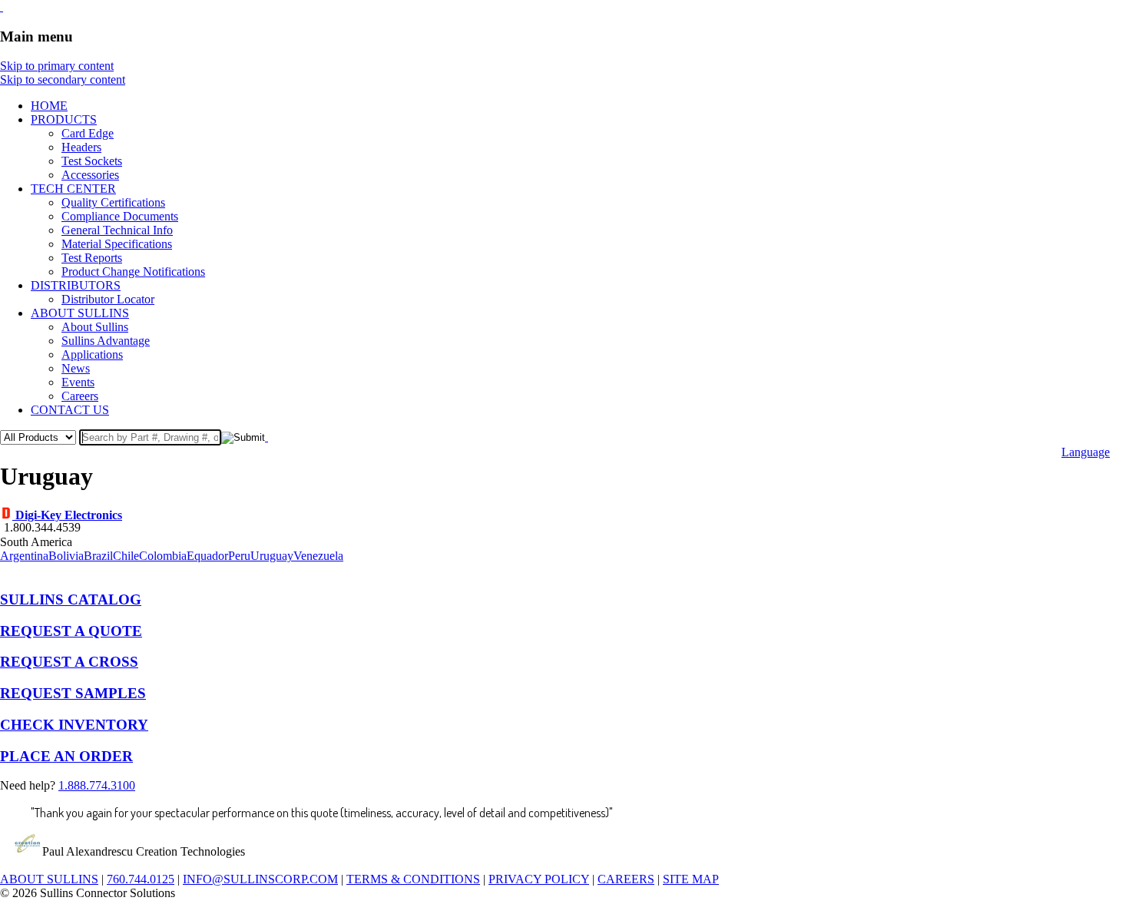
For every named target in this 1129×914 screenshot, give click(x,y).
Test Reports (91, 257)
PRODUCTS (64, 119)
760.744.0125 (140, 879)
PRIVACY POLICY (538, 879)
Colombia (163, 555)
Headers (81, 147)
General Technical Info (117, 230)
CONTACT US (70, 409)
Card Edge (87, 133)
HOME (49, 105)
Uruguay (271, 555)
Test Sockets (91, 160)
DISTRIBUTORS (76, 285)
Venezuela (318, 555)
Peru (239, 555)
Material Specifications (116, 243)
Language (1085, 452)
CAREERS (626, 879)
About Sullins (94, 326)
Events (77, 382)
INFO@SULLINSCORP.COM (260, 879)
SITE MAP (691, 879)
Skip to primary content (57, 65)
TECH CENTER (73, 188)
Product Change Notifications (133, 271)
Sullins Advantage (105, 340)
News (75, 368)
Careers (79, 395)
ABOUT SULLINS (80, 313)
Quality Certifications (113, 202)
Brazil (98, 555)
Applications (92, 354)
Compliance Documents (119, 216)
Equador (207, 555)
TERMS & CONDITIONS (413, 879)
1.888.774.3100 (96, 785)
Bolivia (66, 555)
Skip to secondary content (62, 79)
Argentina (24, 555)
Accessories (90, 174)
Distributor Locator (107, 299)
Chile (126, 555)
